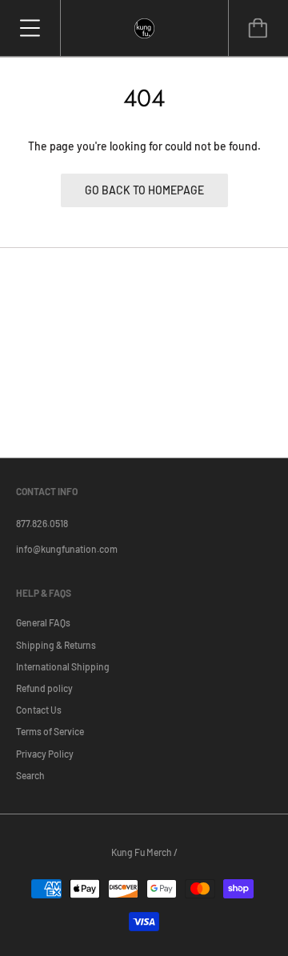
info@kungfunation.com (67, 548)
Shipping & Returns (56, 644)
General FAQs (43, 622)
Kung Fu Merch (141, 852)
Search (30, 775)
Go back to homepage (144, 190)
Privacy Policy (45, 753)
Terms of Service (50, 731)
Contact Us (39, 709)
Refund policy (44, 688)
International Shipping (63, 666)
